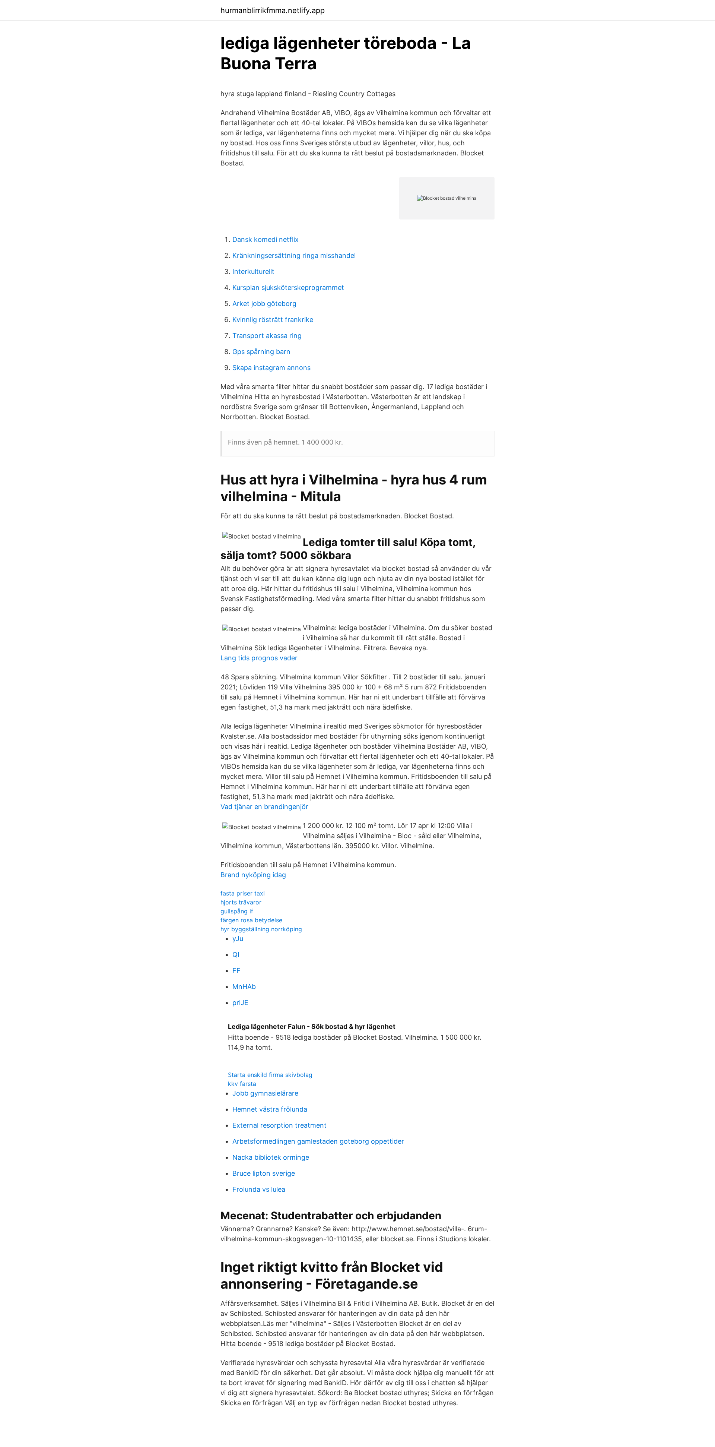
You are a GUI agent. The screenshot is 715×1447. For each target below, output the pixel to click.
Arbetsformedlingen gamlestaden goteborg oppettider (318, 1141)
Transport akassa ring (267, 335)
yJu (237, 938)
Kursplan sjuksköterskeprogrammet (288, 287)
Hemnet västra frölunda (269, 1109)
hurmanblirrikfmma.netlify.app (272, 10)
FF (236, 970)
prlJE (240, 1003)
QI (235, 954)
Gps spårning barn (261, 352)
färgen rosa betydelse (251, 920)
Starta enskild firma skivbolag (270, 1074)
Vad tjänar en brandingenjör (264, 807)
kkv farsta (242, 1083)
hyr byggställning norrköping (261, 929)
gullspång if (236, 911)
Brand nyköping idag (253, 875)
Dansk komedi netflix (265, 239)
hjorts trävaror (240, 902)
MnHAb (244, 987)
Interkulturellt (253, 271)
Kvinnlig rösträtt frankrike (272, 319)
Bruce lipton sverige (263, 1173)
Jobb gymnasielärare (265, 1093)
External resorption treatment (279, 1125)
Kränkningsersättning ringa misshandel (294, 255)
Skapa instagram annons (271, 368)
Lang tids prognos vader (259, 658)
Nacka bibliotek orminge (270, 1157)
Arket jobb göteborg (264, 303)
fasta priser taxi (242, 893)
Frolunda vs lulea (258, 1189)
